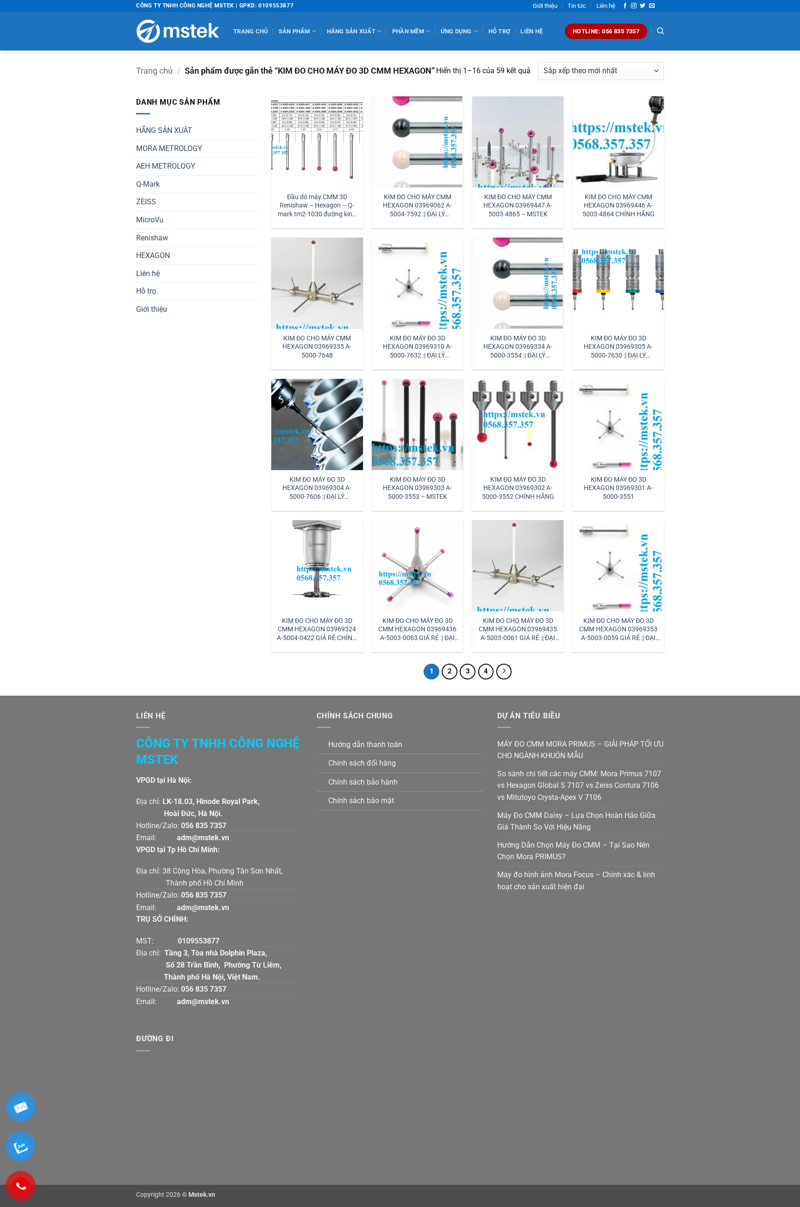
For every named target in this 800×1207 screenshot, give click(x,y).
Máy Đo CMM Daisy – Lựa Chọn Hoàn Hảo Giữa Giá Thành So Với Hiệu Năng (576, 821)
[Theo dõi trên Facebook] (625, 6)
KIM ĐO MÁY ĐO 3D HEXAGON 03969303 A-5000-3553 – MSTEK (417, 488)
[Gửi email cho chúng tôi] (652, 6)
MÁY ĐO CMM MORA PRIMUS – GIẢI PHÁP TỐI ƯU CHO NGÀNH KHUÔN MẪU (580, 750)
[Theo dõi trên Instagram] (634, 6)
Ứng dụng (456, 31)
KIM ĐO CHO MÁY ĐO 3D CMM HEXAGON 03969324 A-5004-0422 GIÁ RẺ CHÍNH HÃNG (317, 629)
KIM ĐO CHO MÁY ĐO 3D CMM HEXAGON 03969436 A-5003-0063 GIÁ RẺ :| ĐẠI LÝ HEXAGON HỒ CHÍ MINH (417, 629)
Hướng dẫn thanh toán (365, 744)
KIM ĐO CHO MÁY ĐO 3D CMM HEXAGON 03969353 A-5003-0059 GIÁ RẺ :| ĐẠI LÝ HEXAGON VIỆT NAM (618, 629)
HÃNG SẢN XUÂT (164, 130)
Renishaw (152, 237)
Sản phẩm (294, 31)
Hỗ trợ (499, 31)
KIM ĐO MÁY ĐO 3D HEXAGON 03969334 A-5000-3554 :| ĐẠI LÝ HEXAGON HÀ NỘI (517, 347)
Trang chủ (250, 31)
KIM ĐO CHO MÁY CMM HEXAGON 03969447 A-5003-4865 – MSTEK (517, 205)
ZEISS (146, 201)
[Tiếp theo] (504, 671)
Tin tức (577, 5)
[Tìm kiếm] (660, 31)
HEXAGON (153, 255)
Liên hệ (605, 5)
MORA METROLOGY (169, 148)
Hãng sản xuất (351, 31)
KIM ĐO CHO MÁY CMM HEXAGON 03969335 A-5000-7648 (316, 346)
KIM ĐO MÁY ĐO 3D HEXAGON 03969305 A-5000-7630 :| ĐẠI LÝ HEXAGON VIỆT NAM (618, 347)
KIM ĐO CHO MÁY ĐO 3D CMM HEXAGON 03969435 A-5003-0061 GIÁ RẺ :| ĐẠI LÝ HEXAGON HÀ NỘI (518, 629)
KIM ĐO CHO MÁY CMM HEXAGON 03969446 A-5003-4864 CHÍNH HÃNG (618, 205)
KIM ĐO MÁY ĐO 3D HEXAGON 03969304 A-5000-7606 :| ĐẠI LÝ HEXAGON (316, 488)
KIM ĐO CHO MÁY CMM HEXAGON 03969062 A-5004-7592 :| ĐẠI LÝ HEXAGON (417, 206)
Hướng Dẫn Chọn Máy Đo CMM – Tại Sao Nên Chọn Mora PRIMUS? (573, 851)
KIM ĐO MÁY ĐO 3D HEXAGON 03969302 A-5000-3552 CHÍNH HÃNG (518, 488)
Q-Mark (148, 184)
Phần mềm (408, 31)
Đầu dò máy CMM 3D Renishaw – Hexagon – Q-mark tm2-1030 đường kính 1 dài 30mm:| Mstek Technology (317, 206)
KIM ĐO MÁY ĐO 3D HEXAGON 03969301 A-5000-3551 (618, 488)
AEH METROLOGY (165, 166)
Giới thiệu (545, 5)
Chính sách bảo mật (361, 800)
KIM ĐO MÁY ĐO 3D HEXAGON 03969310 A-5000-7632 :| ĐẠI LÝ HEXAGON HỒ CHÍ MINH (417, 347)
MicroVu (149, 219)
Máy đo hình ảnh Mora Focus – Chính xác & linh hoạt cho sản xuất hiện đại (576, 880)
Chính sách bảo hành (363, 782)
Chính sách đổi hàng (362, 763)
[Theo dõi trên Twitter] (642, 6)
